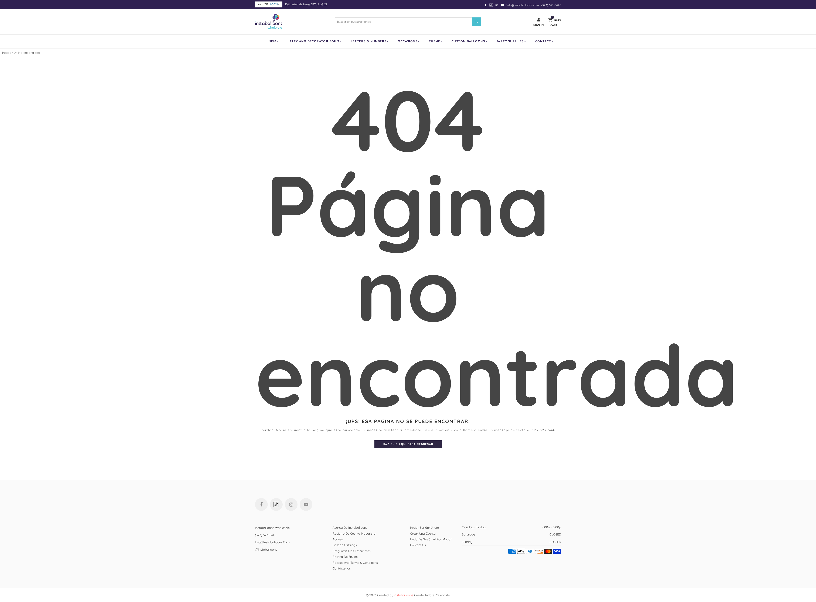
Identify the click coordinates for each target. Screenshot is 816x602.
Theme (434, 41)
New (272, 41)
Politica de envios (345, 557)
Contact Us (418, 545)
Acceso (338, 539)
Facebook (261, 504)
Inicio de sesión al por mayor (431, 539)
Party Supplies (510, 41)
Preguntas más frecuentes (352, 551)
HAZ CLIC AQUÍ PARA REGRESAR (408, 444)
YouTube (306, 504)
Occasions (407, 41)
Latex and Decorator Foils (313, 41)
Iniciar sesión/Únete (424, 528)
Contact (543, 41)
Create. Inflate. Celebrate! (422, 595)
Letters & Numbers (369, 41)
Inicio (6, 53)
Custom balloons (468, 41)
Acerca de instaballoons (350, 528)
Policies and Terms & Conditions (355, 563)
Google (491, 5)
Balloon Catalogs (345, 545)
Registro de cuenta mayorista (354, 533)
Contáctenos (342, 568)
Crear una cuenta (423, 533)
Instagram (291, 504)
